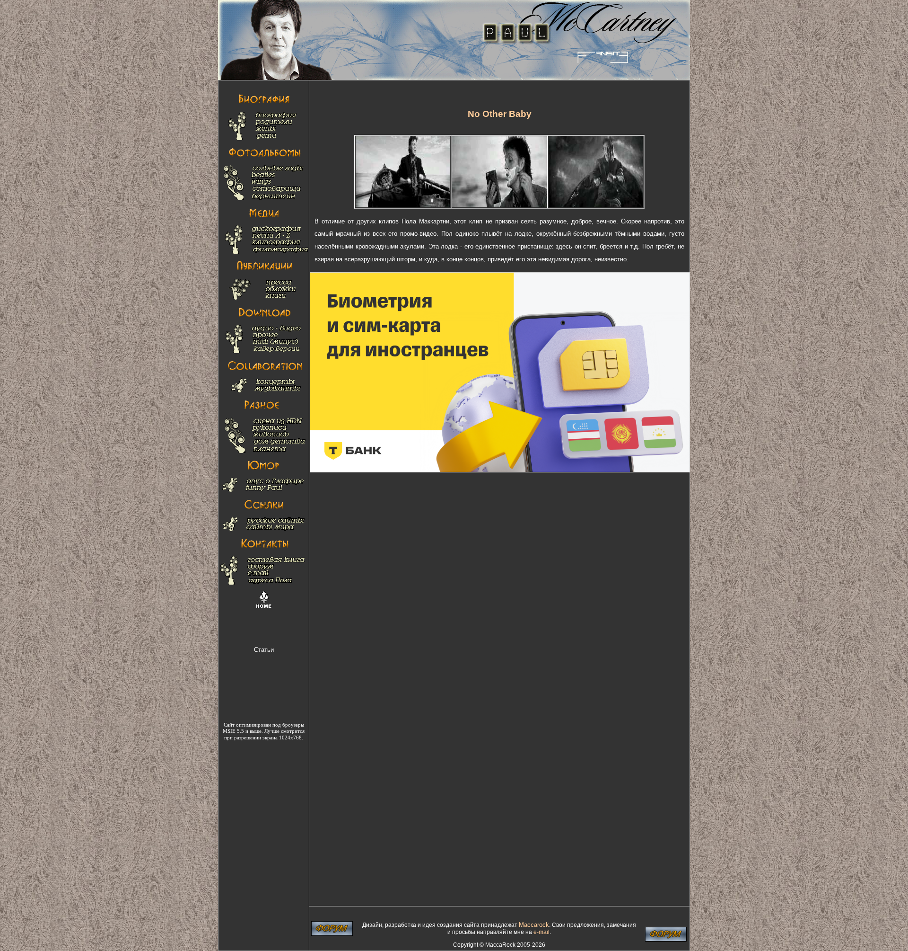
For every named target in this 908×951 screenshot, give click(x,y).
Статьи (264, 649)
